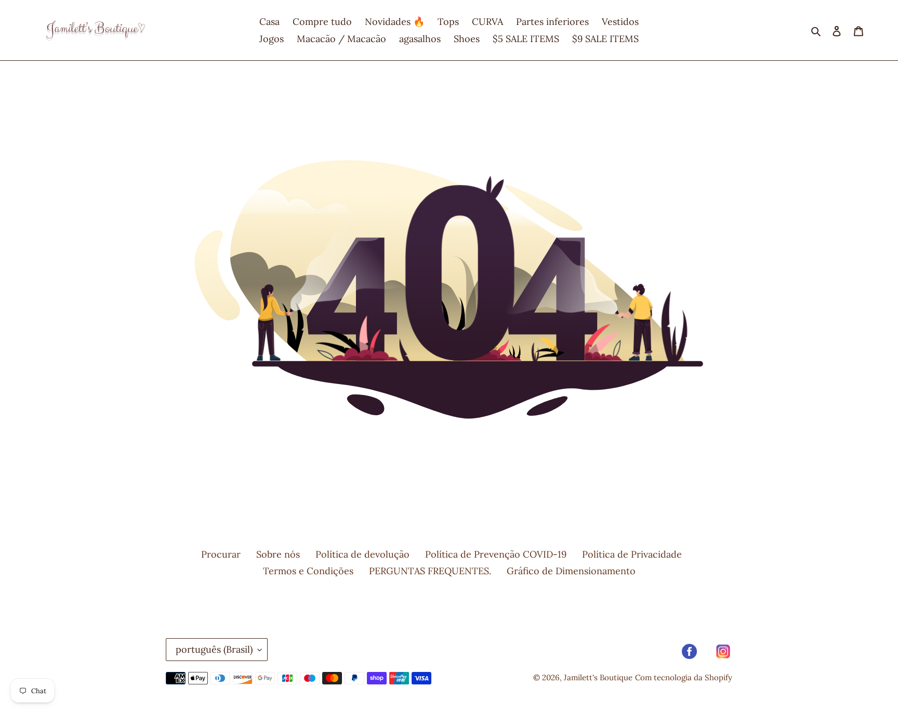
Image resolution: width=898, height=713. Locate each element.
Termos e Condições (308, 571)
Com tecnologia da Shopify (683, 677)
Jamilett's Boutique (598, 677)
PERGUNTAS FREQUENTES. (430, 571)
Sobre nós (278, 554)
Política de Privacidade (632, 554)
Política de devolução (362, 554)
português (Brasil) (214, 649)
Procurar (221, 554)
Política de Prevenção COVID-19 (495, 554)
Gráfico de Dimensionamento (571, 571)
